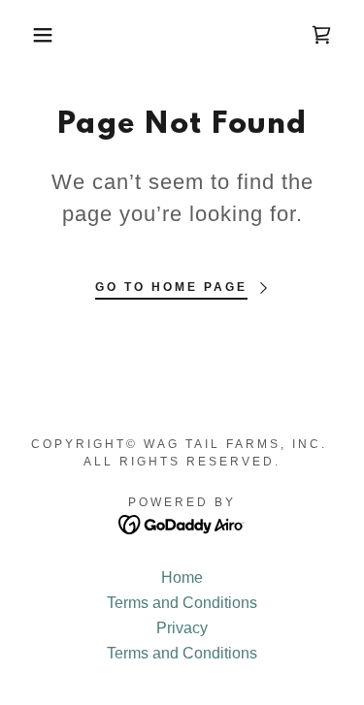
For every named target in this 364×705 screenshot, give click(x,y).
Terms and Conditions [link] (182, 602)
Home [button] (182, 577)
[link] (321, 35)
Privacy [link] (182, 628)
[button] (28, 35)
